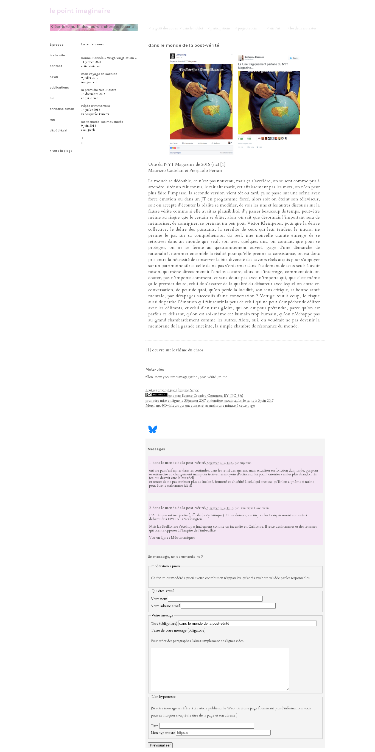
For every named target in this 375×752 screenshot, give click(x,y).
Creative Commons (208, 395)
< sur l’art (273, 28)
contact (56, 66)
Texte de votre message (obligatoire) (178, 630)
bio (52, 98)
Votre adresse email (165, 606)
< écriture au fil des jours (75, 26)
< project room (246, 28)
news (54, 77)
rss (52, 120)
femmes (311, 526)
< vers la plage (61, 151)
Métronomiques (183, 537)
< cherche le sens (117, 26)
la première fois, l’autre (98, 90)
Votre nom (159, 598)
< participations (219, 28)
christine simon (62, 109)
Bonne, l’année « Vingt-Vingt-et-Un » (109, 58)
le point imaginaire (80, 11)
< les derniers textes (301, 28)
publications (59, 87)
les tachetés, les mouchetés (102, 122)
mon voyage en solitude (99, 74)
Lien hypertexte (163, 732)
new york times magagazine (176, 376)
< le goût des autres (163, 28)
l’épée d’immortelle (95, 106)
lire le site (57, 55)
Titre (154, 725)
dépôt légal (58, 130)
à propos (56, 44)
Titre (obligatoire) (164, 623)
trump (223, 376)
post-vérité (208, 376)
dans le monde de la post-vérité (183, 45)
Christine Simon (188, 390)
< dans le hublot (191, 28)
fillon (149, 376)
